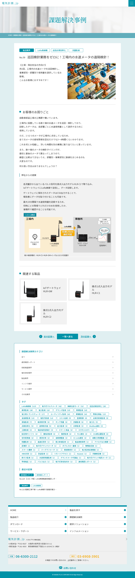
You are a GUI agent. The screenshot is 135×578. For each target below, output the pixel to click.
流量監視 (76, 50)
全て (23, 357)
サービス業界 (26, 389)
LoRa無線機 (42, 50)
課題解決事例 (17, 35)
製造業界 (26, 50)
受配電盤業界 (26, 367)
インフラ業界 (26, 383)
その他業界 (25, 394)
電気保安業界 (26, 373)
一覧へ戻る (67, 336)
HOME (10, 35)
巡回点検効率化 (59, 50)
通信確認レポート (28, 362)
